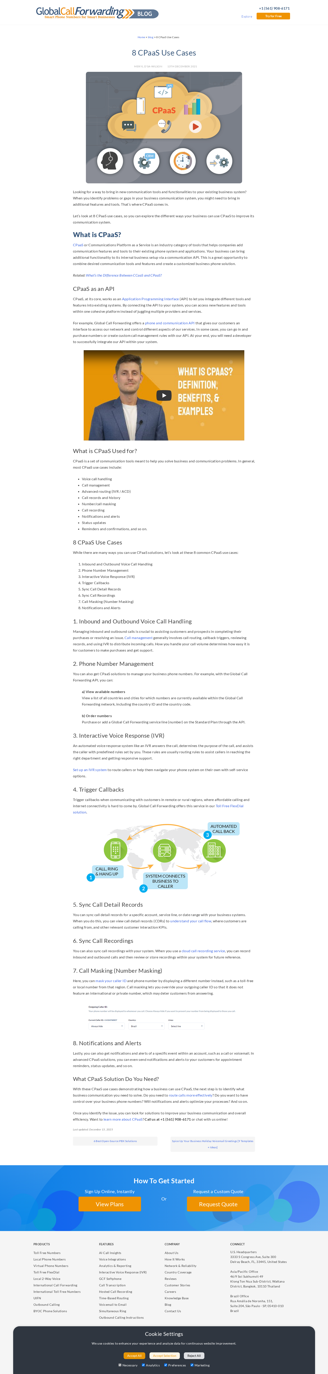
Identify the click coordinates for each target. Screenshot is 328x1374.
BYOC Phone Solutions (50, 1311)
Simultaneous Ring (112, 1311)
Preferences (177, 1365)
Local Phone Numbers (49, 1259)
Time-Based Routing (114, 1298)
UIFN (37, 1298)
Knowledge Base (177, 1298)
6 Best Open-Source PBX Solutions (115, 1141)
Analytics (153, 1365)
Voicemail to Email (113, 1304)
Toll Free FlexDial (46, 1272)
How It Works (175, 1259)
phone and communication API (170, 323)
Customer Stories (177, 1285)
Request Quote (218, 1204)
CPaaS (78, 245)
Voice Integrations (112, 1259)
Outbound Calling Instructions (121, 1317)
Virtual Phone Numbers (50, 1266)
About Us (171, 1253)
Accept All (134, 1355)
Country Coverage (178, 1272)
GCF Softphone (110, 1279)
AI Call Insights (110, 1253)
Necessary (130, 1365)
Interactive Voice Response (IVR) (123, 1272)
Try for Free (273, 16)
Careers (170, 1291)
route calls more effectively (190, 1095)
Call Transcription (112, 1285)
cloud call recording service (203, 951)
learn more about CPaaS (123, 1119)
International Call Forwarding (55, 1285)
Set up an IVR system (90, 770)
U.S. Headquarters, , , (258, 1257)
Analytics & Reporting (115, 1266)
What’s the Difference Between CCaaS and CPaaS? (124, 275)
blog (151, 37)
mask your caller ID (111, 981)
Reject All (194, 1355)
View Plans (110, 1204)
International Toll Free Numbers (57, 1291)
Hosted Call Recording (115, 1291)
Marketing (202, 1365)
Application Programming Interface (150, 299)
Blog (168, 1304)
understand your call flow (190, 921)
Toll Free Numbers (47, 1253)
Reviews (171, 1279)
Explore (246, 16)
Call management (139, 637)
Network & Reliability (180, 1266)
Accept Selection (164, 1355)
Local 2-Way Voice (46, 1279)
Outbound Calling (46, 1304)
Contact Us (173, 1311)
